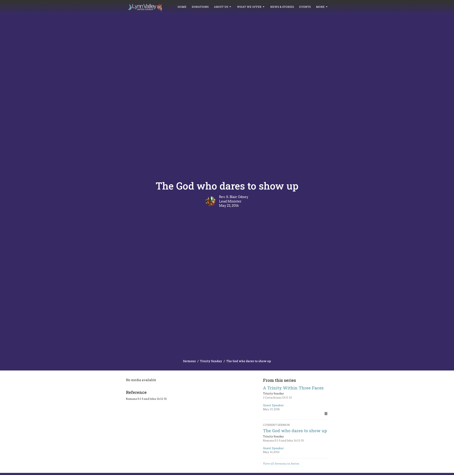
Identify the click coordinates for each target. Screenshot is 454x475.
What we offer (249, 7)
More (320, 7)
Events (305, 7)
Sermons (189, 361)
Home (182, 7)
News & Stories (282, 7)
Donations (200, 7)
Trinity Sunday (211, 361)
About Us (221, 7)
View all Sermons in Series (281, 463)
